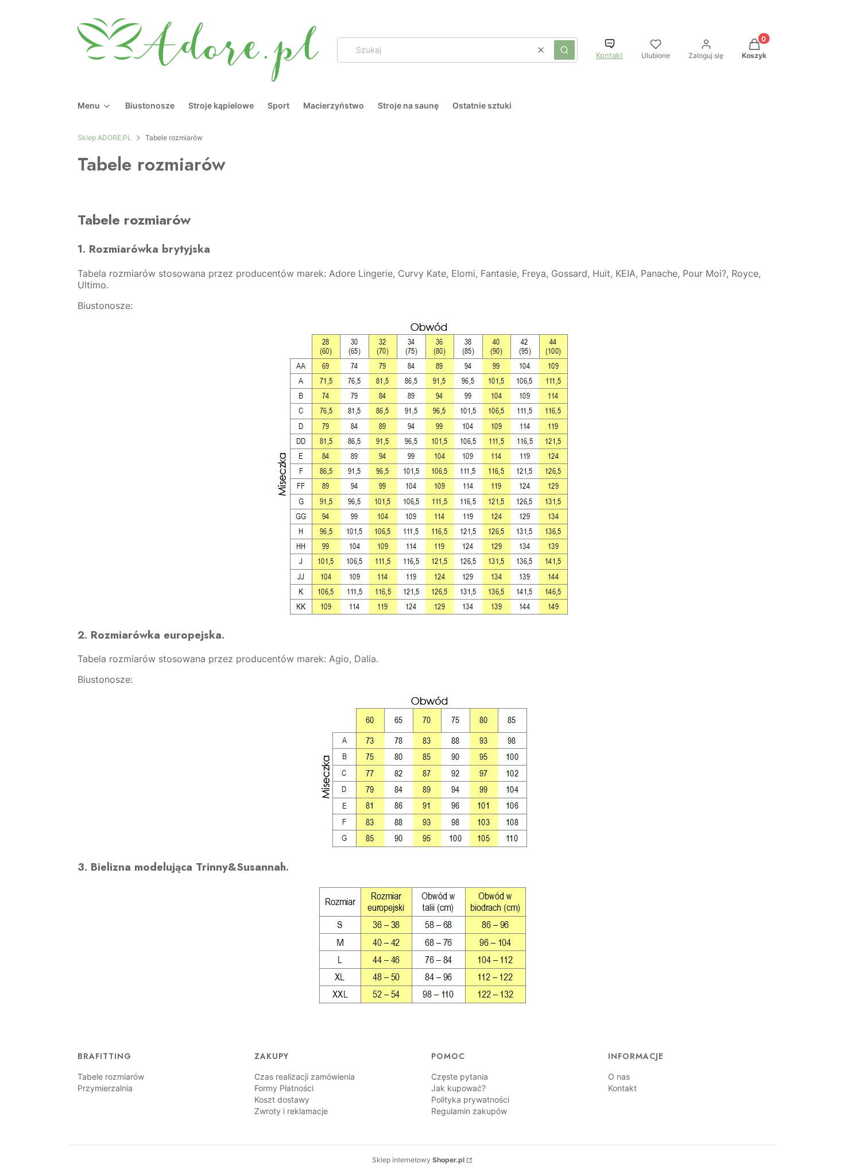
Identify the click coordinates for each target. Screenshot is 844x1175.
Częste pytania (459, 1076)
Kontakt (609, 55)
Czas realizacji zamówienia (304, 1076)
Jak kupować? (458, 1088)
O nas (619, 1076)
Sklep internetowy (418, 1159)
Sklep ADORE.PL (104, 137)
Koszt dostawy (281, 1099)
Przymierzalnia (105, 1088)
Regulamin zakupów (469, 1111)
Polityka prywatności (470, 1099)
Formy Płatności (283, 1088)
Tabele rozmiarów (111, 1076)
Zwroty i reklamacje (291, 1111)
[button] (564, 50)
